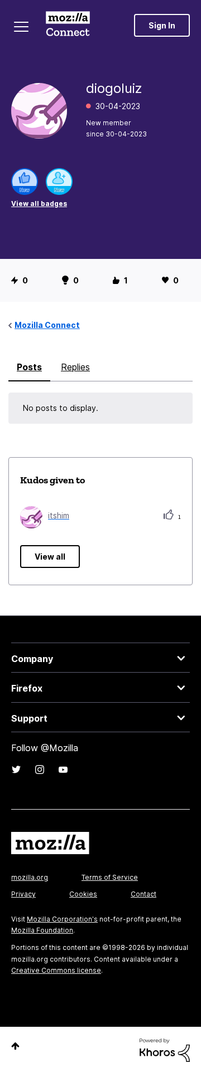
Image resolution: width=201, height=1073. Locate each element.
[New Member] (59, 181)
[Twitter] (16, 770)
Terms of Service (110, 877)
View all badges (39, 203)
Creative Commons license (56, 970)
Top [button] (15, 1046)
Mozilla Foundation (42, 930)
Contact (143, 894)
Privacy (23, 894)
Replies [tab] (75, 367)
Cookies (83, 894)
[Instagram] (40, 770)
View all (50, 556)
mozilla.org (29, 877)
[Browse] (21, 27)
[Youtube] (63, 770)
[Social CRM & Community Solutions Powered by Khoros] (165, 1049)
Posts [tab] (29, 367)
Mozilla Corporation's (62, 919)
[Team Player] (24, 181)
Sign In (162, 25)
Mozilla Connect (67, 25)
